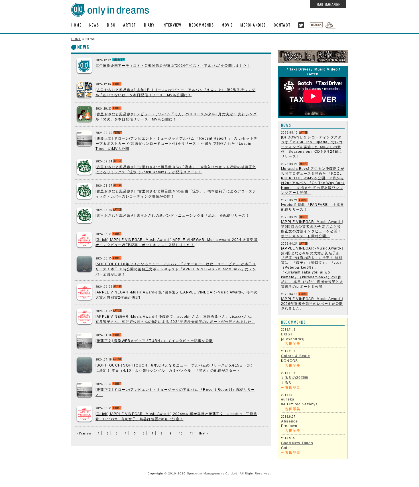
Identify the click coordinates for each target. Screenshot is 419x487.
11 (191, 433)
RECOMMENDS (201, 25)
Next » (203, 433)
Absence (289, 421)
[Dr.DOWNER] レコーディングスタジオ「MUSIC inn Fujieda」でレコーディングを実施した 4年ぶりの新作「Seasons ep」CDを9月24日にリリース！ (312, 146)
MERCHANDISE (253, 25)
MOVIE (227, 25)
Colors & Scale (295, 356)
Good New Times (297, 443)
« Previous (84, 433)
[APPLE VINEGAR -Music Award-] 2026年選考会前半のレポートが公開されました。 (312, 304)
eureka (287, 399)
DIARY (149, 25)
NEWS (94, 25)
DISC (111, 25)
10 (181, 433)
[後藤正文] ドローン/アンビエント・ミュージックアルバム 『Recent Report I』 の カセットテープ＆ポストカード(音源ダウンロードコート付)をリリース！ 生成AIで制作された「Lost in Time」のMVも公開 (176, 143)
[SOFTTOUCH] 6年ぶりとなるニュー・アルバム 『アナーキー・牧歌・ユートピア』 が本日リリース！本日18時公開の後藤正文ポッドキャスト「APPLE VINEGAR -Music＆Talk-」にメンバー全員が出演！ (175, 269)
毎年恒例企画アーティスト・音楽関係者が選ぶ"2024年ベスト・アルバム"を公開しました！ (173, 66)
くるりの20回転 (294, 378)
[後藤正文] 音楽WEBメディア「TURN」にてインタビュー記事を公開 (154, 341)
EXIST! (287, 334)
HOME (76, 25)
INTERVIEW (172, 25)
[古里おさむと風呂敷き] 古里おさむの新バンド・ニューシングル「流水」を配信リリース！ (172, 216)
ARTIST (129, 25)
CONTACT (282, 25)
